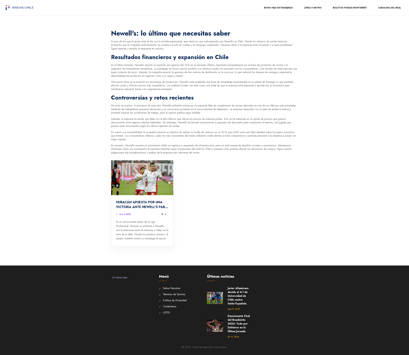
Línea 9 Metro (313, 7)
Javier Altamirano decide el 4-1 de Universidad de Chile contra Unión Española (238, 295)
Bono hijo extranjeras (278, 7)
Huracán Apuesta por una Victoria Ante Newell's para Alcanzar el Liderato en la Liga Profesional (141, 204)
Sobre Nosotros (171, 288)
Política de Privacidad (175, 300)
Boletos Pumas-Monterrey (350, 7)
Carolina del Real (389, 7)
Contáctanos (169, 306)
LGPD (166, 312)
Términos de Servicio (174, 294)
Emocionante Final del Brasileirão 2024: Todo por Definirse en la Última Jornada (239, 323)
